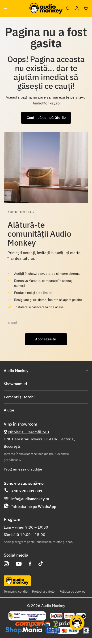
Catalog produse (6, 8)
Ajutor (9, 410)
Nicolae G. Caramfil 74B (28, 432)
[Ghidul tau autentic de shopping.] (32, 624)
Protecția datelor (44, 592)
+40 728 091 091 (26, 491)
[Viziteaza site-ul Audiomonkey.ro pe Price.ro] (66, 624)
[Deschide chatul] (76, 622)
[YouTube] (19, 564)
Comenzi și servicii (19, 397)
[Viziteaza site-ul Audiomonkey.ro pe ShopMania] (23, 630)
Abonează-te (46, 339)
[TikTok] (40, 563)
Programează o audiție (23, 469)
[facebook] (30, 564)
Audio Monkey (16, 370)
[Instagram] (6, 563)
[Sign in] (76, 8)
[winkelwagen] (85, 8)
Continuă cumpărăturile (46, 117)
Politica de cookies (72, 592)
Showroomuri (15, 383)
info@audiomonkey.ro (30, 498)
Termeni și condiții (16, 592)
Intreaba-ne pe (33, 506)
